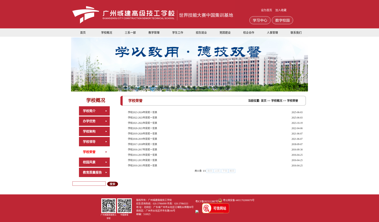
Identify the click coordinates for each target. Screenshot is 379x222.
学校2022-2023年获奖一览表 (142, 117)
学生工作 (177, 32)
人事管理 (272, 32)
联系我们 (296, 32)
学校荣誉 (89, 152)
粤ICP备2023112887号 (206, 201)
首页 (83, 32)
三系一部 (130, 32)
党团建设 (225, 32)
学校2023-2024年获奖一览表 (142, 112)
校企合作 (248, 32)
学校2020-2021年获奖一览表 (142, 128)
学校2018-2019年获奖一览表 (142, 139)
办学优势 (89, 121)
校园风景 (89, 162)
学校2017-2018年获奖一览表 (142, 144)
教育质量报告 (92, 172)
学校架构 (89, 131)
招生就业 (201, 32)
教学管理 (153, 32)
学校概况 (106, 32)
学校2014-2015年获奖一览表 (142, 155)
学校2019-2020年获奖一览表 (142, 133)
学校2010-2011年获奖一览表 (142, 165)
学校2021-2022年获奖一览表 (142, 123)
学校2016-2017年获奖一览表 (142, 149)
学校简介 (89, 111)
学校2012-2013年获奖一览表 (142, 160)
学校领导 (89, 141)
